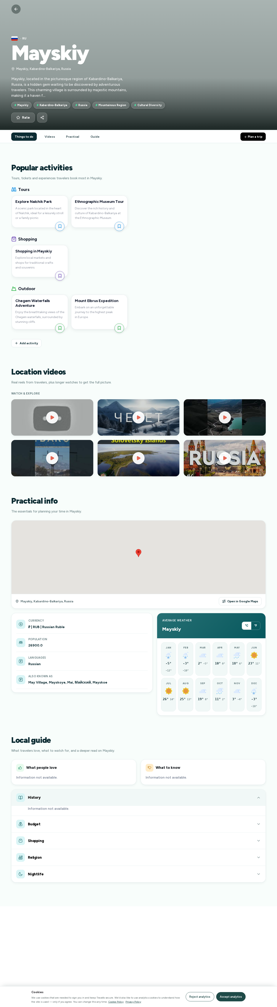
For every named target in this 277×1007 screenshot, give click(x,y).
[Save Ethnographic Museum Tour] (119, 226)
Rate (26, 118)
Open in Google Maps (242, 601)
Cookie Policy (116, 1001)
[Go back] (16, 9)
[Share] (42, 118)
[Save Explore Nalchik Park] (59, 226)
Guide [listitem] (94, 136)
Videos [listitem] (50, 136)
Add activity (29, 343)
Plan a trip (254, 136)
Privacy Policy (133, 1001)
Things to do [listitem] (24, 136)
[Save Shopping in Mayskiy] (59, 275)
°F (255, 625)
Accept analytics (231, 996)
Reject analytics (199, 996)
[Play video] (52, 417)
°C (246, 625)
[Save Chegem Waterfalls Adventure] (59, 328)
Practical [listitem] (72, 136)
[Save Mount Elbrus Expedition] (119, 328)
